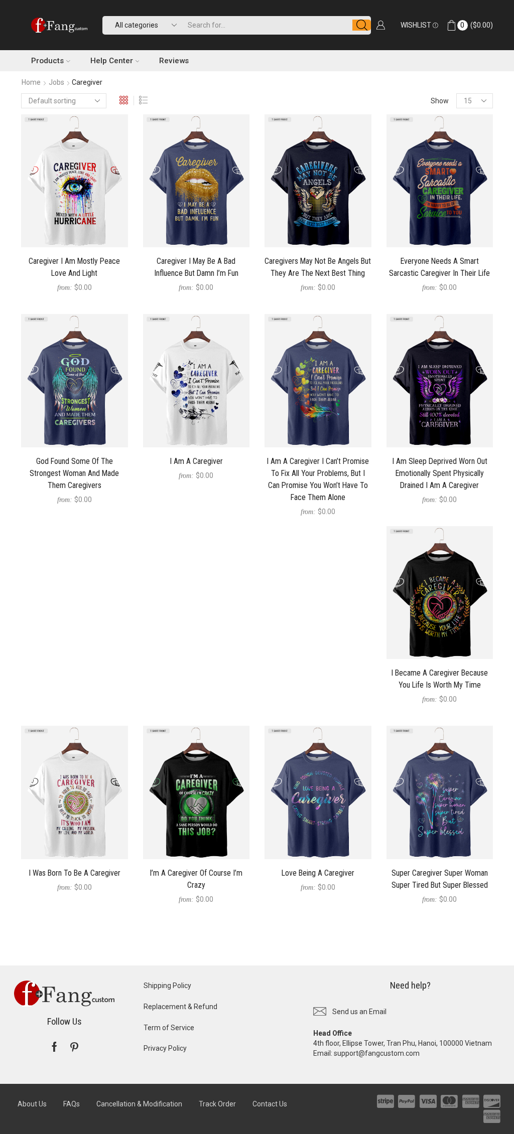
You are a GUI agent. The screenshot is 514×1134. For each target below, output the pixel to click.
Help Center (111, 60)
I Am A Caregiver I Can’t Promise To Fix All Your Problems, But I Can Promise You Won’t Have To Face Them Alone (318, 479)
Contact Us (269, 1104)
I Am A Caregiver (196, 461)
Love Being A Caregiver (318, 873)
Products (47, 60)
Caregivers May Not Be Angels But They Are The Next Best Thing (318, 267)
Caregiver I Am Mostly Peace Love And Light (74, 267)
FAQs (71, 1104)
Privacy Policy (165, 1048)
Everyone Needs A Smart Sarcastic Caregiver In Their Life (439, 267)
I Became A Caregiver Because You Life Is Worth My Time (439, 679)
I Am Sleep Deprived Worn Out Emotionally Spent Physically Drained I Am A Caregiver (439, 473)
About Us (32, 1104)
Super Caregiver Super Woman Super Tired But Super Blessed (440, 879)
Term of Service (169, 1028)
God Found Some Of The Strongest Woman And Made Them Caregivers (74, 473)
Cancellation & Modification (139, 1104)
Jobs (56, 82)
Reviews (174, 60)
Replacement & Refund (180, 1007)
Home (31, 82)
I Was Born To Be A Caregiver (74, 873)
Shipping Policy (167, 986)
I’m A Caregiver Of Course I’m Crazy (196, 879)
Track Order (217, 1104)
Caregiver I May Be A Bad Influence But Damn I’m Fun (196, 267)
